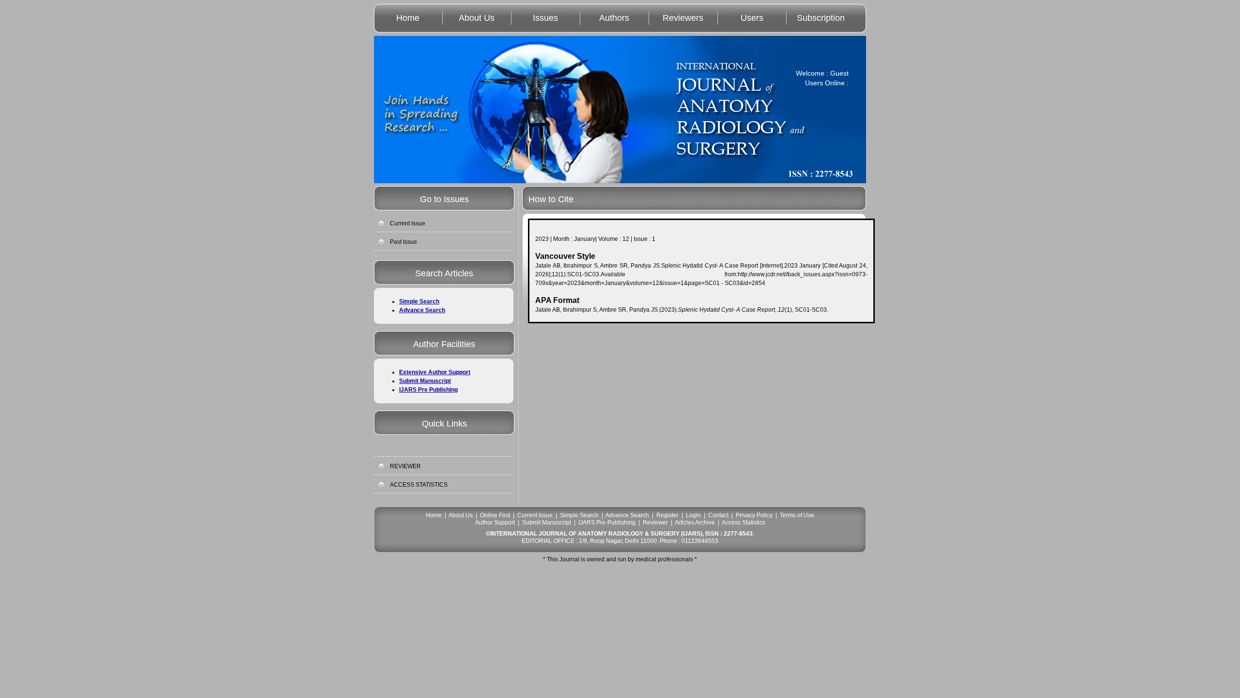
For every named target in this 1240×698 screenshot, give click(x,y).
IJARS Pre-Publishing (607, 522)
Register (667, 515)
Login (693, 515)
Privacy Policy (754, 515)
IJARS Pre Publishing (428, 389)
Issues (545, 18)
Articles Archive (695, 522)
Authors (614, 18)
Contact (718, 515)
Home (407, 18)
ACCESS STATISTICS (419, 484)
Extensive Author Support (434, 372)
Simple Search (419, 301)
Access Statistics (743, 522)
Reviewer (655, 522)
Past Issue (403, 241)
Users (752, 18)
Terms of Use (797, 515)
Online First (495, 515)
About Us (477, 18)
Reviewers (683, 18)
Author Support (495, 522)
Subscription (821, 18)
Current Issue (407, 223)
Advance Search (422, 310)
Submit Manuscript (425, 381)
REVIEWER (405, 466)
